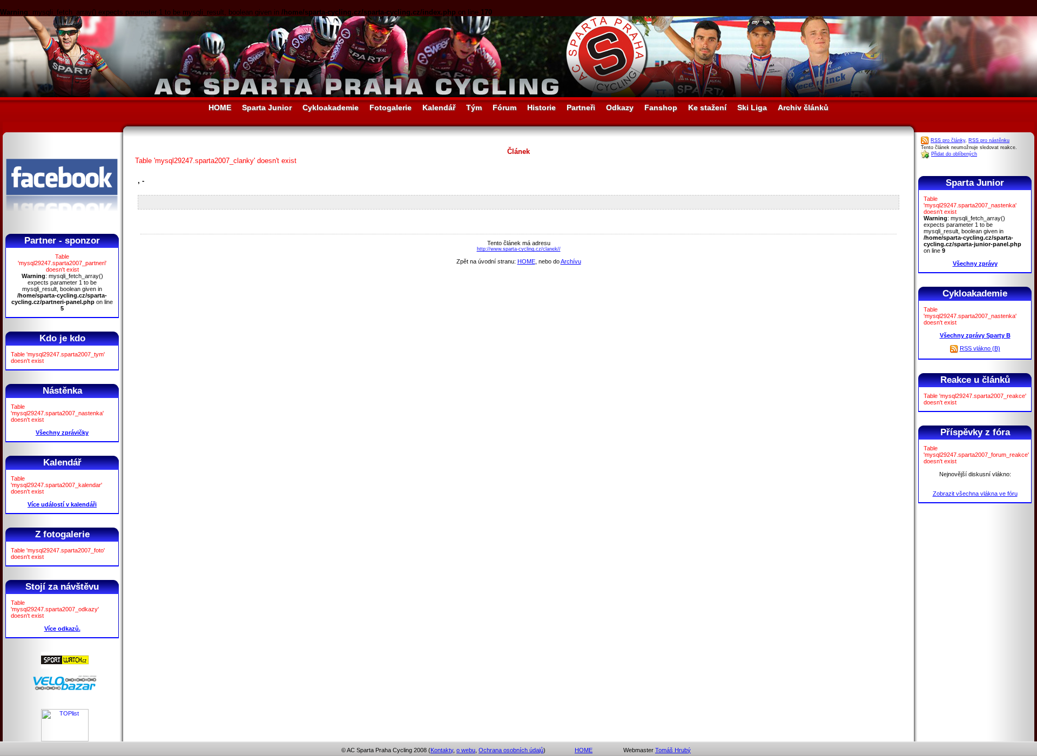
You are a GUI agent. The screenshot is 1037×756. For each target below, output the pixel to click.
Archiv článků (803, 107)
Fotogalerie (390, 107)
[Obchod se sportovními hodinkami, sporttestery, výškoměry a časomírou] (65, 666)
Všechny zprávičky (62, 432)
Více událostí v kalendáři (62, 504)
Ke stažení (707, 107)
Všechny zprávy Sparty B (975, 335)
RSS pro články (948, 140)
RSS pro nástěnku (988, 140)
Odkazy (620, 107)
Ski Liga (752, 107)
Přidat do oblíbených (954, 154)
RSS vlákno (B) (980, 348)
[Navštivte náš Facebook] (61, 221)
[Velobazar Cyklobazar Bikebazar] (64, 688)
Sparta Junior (267, 107)
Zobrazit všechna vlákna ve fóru (975, 493)
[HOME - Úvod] (518, 95)
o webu (465, 750)
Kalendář (438, 107)
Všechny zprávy (975, 263)
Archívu (571, 261)
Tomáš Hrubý (673, 750)
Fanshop (660, 107)
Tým (474, 107)
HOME (219, 107)
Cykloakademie (330, 107)
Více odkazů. (62, 628)
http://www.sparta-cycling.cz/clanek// (519, 249)
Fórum (504, 107)
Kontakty (441, 750)
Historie (541, 107)
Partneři (581, 107)
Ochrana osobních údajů (511, 750)
